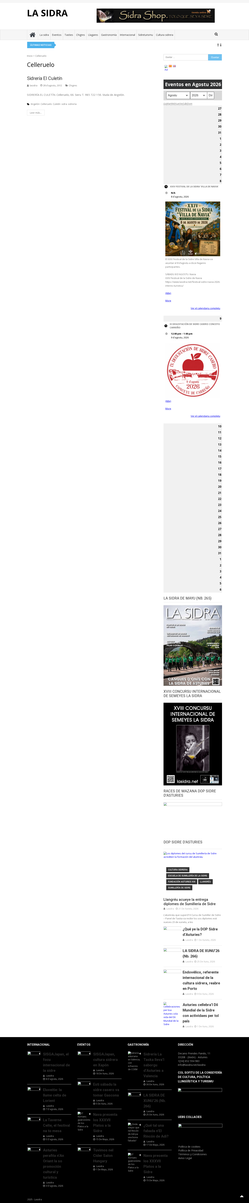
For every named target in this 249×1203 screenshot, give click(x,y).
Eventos (56, 35)
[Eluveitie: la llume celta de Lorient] (33, 1091)
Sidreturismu (145, 35)
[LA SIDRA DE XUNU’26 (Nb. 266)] (172, 954)
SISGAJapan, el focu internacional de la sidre (56, 1062)
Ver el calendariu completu (205, 308)
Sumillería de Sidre (179, 887)
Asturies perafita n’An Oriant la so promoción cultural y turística (53, 1164)
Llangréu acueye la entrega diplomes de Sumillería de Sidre (190, 901)
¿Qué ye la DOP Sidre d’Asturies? (200, 932)
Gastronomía (109, 35)
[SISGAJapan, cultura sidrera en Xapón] (84, 1055)
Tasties (69, 35)
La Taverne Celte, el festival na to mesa (56, 1125)
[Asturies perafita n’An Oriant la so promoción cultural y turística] (33, 1151)
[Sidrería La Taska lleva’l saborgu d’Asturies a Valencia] (134, 1061)
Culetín (57, 104)
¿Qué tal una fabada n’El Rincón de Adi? (156, 1130)
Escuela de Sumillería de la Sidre (187, 875)
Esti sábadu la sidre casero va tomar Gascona (106, 1089)
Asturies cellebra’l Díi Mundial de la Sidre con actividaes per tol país (201, 1013)
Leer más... (36, 112)
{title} (168, 293)
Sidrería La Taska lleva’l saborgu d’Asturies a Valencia (153, 1065)
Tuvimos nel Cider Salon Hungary (103, 1155)
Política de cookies (189, 1146)
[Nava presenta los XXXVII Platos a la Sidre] (84, 1121)
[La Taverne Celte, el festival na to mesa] (33, 1121)
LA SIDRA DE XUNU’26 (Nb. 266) (201, 953)
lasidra (33, 85)
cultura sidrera (178, 869)
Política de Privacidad (190, 1150)
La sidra (44, 35)
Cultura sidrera (164, 35)
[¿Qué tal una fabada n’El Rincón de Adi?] (134, 1132)
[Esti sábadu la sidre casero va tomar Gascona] (84, 1086)
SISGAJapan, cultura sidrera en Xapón (105, 1059)
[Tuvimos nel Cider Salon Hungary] (84, 1151)
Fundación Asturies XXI (181, 881)
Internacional (127, 35)
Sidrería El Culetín (44, 78)
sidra (64, 104)
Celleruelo (46, 104)
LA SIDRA (47, 13)
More (168, 300)
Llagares (93, 35)
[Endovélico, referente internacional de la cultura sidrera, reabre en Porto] (172, 975)
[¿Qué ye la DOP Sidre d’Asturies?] (172, 932)
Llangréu (205, 881)
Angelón (35, 104)
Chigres (80, 35)
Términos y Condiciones (192, 1154)
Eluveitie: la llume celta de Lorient (54, 1095)
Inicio (30, 55)
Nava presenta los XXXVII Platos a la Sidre (105, 1122)
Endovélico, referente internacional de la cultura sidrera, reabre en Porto (201, 980)
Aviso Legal (185, 1158)
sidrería (72, 104)
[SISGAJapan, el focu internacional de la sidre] (33, 1055)
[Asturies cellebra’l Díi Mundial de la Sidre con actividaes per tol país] (172, 1014)
